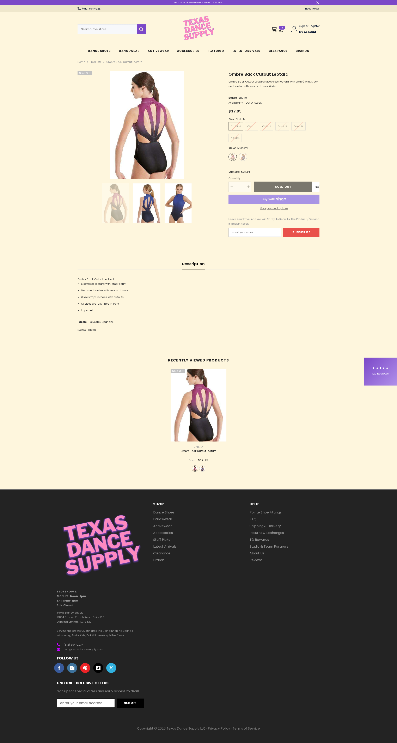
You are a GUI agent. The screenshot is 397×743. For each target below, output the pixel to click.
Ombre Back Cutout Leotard (199, 451)
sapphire (202, 468)
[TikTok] (98, 668)
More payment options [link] (274, 208)
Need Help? (312, 8)
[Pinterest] (85, 668)
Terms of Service (246, 728)
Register (314, 26)
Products (96, 62)
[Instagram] (72, 668)
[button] (380, 371)
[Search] (112, 29)
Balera (232, 97)
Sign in (302, 27)
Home (81, 62)
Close (317, 3)
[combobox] (107, 29)
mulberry (195, 468)
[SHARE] (315, 187)
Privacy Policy (219, 728)
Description (193, 263)
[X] (111, 668)
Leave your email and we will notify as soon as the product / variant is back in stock (273, 221)
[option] (147, 125)
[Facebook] (59, 668)
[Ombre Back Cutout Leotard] (198, 405)
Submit (130, 703)
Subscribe (301, 232)
